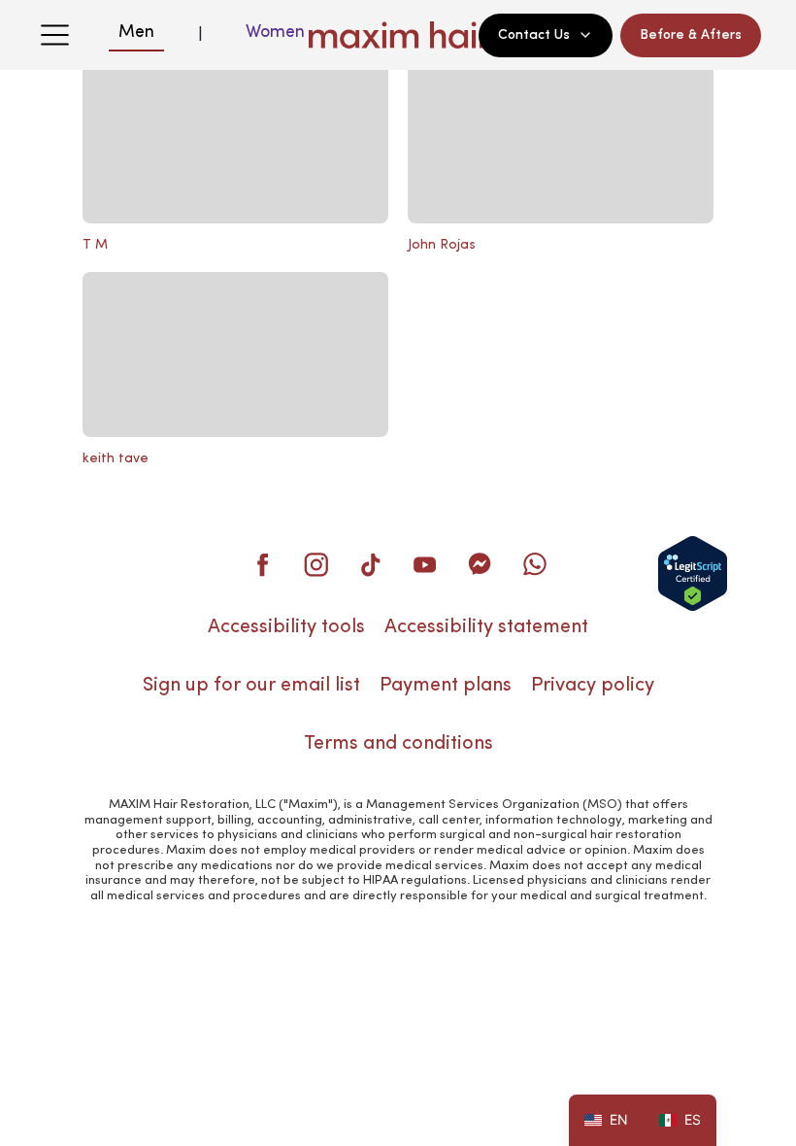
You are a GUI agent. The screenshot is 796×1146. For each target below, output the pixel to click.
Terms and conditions (398, 744)
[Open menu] (54, 35)
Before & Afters (691, 35)
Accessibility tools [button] (286, 627)
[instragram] (316, 564)
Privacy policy (592, 685)
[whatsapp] (533, 564)
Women (275, 32)
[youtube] (425, 564)
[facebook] (262, 564)
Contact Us (534, 35)
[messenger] (479, 564)
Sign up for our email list (251, 685)
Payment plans (446, 685)
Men (136, 32)
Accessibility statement (486, 627)
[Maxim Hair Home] (398, 35)
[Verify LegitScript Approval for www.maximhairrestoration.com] (692, 573)
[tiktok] (370, 564)
